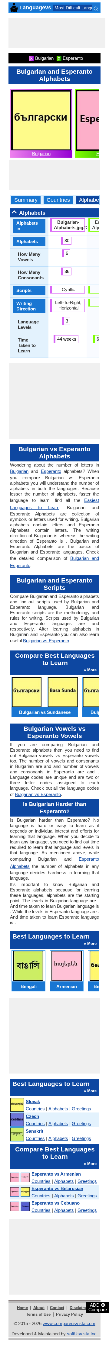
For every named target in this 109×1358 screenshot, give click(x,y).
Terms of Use (38, 1314)
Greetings (81, 1108)
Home (22, 1307)
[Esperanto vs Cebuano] (19, 1207)
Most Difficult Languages (78, 7)
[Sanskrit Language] (17, 1134)
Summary (26, 200)
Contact (57, 1307)
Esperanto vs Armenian (56, 1174)
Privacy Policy (69, 1314)
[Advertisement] (56, 33)
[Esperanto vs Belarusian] (19, 1192)
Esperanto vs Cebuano (55, 1203)
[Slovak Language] (17, 1105)
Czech (32, 1116)
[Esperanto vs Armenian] (19, 1178)
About (39, 1307)
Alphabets (91, 200)
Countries (58, 200)
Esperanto (51, 471)
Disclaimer (80, 1307)
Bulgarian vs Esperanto (46, 640)
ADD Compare (97, 1307)
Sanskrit (34, 1131)
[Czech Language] (17, 1119)
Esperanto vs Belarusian (57, 1188)
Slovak (33, 1101)
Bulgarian (41, 153)
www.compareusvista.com (69, 1323)
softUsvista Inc (82, 1333)
